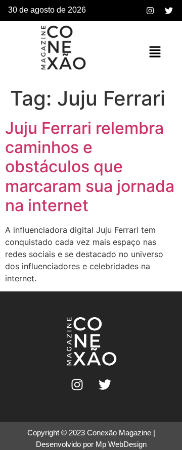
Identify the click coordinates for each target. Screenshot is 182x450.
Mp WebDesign (121, 444)
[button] (155, 52)
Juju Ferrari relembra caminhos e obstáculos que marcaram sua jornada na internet (89, 167)
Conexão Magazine (119, 432)
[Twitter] (169, 11)
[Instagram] (150, 11)
